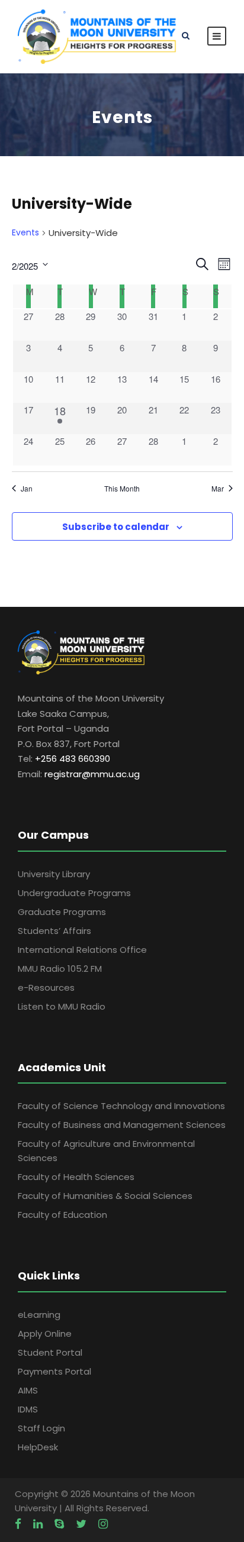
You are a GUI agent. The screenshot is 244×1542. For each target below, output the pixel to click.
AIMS (28, 1390)
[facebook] (18, 1524)
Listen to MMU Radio (61, 1006)
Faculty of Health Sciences (76, 1177)
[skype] (59, 1524)
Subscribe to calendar (115, 527)
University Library (54, 874)
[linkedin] (38, 1524)
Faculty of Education (62, 1214)
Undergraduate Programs (74, 893)
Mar (217, 488)
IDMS (28, 1409)
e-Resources (46, 987)
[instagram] (103, 1524)
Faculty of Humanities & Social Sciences (105, 1195)
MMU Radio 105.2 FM (60, 968)
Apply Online (45, 1333)
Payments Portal (54, 1371)
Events (25, 232)
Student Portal (50, 1352)
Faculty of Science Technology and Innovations (121, 1106)
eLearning (39, 1314)
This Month (122, 488)
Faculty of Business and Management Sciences (122, 1124)
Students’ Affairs (54, 930)
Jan (27, 488)
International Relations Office (82, 949)
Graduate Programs (62, 912)
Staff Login (41, 1428)
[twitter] (81, 1524)
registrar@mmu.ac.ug (92, 774)
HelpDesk (38, 1447)
